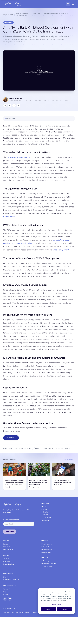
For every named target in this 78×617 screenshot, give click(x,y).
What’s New (45, 520)
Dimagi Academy (46, 544)
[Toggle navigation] (73, 3)
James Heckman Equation (18, 157)
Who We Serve (8, 549)
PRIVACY (18, 613)
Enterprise (6, 561)
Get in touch (10, 437)
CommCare (8, 216)
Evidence (45, 515)
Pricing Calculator (8, 564)
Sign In (43, 507)
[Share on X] (14, 105)
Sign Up (5, 577)
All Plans (6, 559)
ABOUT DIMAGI (8, 613)
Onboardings (45, 561)
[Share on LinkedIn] (9, 105)
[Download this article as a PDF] (18, 105)
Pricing (6, 555)
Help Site (44, 547)
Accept (48, 609)
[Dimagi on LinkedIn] (5, 599)
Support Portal (46, 552)
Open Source (47, 517)
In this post (11, 118)
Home (5, 14)
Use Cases (6, 547)
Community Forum (47, 549)
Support (44, 540)
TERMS (27, 613)
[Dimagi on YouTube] (10, 599)
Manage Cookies (56, 604)
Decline (64, 609)
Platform (45, 503)
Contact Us (6, 589)
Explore (6, 540)
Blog (11, 14)
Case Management (61, 250)
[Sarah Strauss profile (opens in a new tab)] (23, 98)
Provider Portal (47, 566)
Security (45, 512)
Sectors (5, 544)
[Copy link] (5, 105)
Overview (44, 509)
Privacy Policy (63, 600)
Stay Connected (9, 585)
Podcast (5, 594)
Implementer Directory (48, 564)
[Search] (68, 4)
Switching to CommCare (11, 580)
